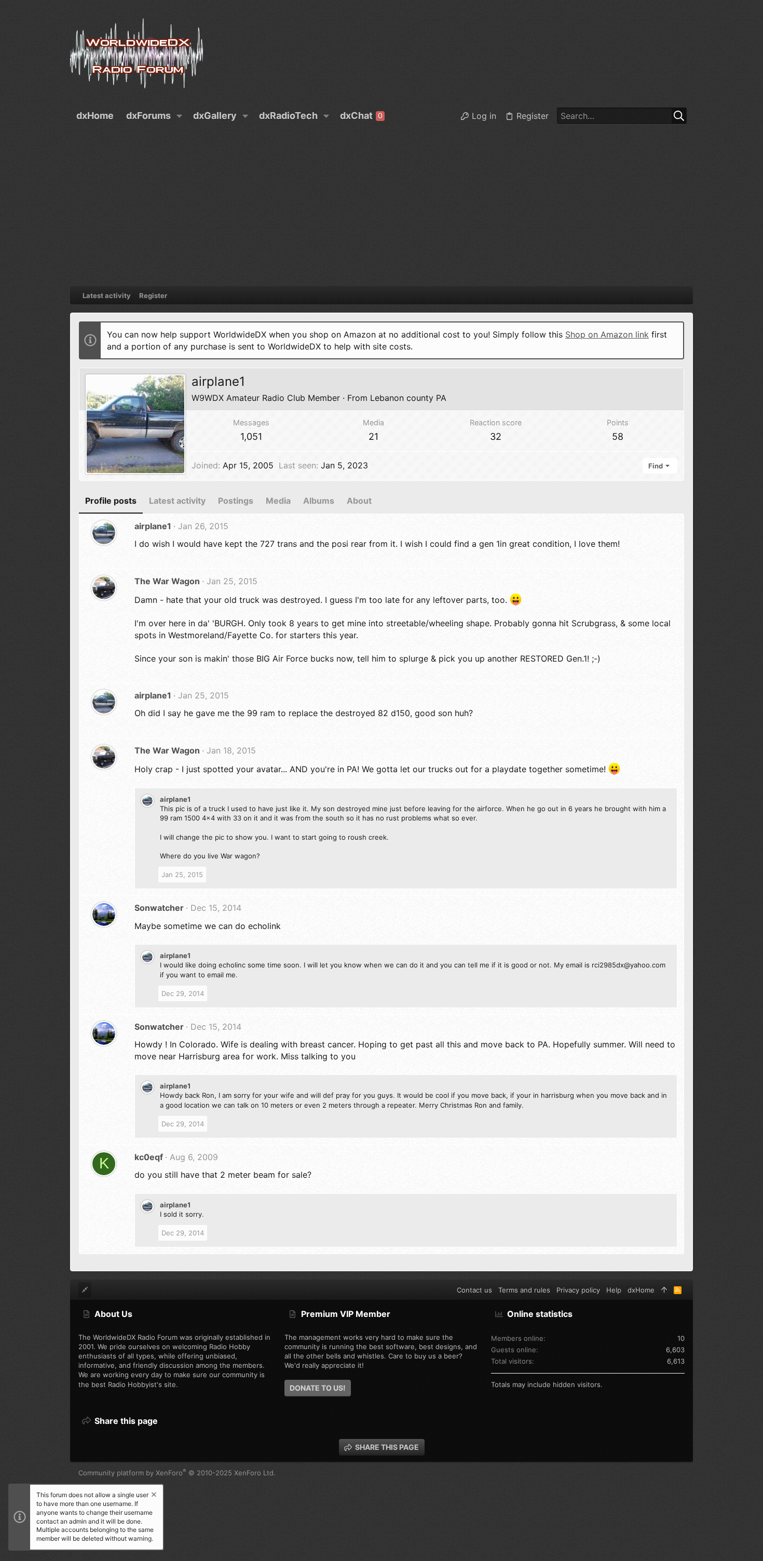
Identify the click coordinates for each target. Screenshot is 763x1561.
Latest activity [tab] (177, 500)
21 (373, 436)
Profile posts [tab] (111, 500)
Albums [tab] (318, 500)
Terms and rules (524, 1290)
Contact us (474, 1290)
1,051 (251, 436)
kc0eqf (148, 1157)
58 (617, 436)
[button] (179, 116)
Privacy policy (578, 1290)
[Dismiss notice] (153, 1496)
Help (613, 1290)
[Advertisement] (381, 208)
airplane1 (152, 526)
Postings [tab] (235, 500)
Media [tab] (278, 500)
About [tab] (359, 500)
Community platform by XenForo (177, 1473)
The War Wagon (167, 581)
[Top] (664, 1290)
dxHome (641, 1290)
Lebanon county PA (408, 398)
